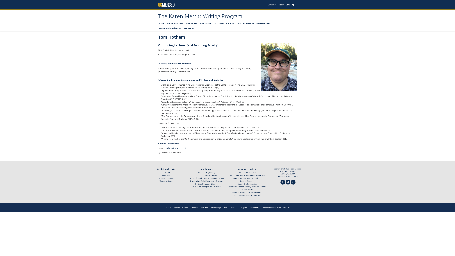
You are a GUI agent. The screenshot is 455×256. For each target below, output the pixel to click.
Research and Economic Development (247, 192)
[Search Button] (293, 5)
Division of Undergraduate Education (206, 187)
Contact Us (189, 28)
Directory (272, 4)
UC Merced (166, 172)
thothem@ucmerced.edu (175, 148)
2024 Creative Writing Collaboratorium (253, 23)
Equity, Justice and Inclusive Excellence (247, 178)
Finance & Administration (247, 184)
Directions (194, 208)
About (161, 23)
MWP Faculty (191, 23)
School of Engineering (206, 172)
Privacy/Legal (216, 208)
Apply (281, 4)
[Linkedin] (293, 182)
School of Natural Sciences (206, 175)
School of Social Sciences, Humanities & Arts (206, 178)
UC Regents (242, 208)
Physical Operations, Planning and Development (247, 187)
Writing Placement (175, 23)
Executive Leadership (166, 178)
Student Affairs (247, 189)
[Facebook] (283, 182)
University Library (166, 181)
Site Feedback (229, 208)
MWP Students (206, 23)
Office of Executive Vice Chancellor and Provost (247, 175)
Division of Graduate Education (206, 184)
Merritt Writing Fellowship (170, 28)
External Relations (247, 181)
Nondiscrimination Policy (271, 208)
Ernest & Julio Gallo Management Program (206, 181)
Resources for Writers (224, 23)
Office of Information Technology (247, 195)
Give (288, 4)
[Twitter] (288, 182)
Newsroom (166, 175)
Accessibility (254, 208)
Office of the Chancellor (247, 172)
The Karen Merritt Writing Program (200, 17)
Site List (286, 208)
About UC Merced (181, 208)
